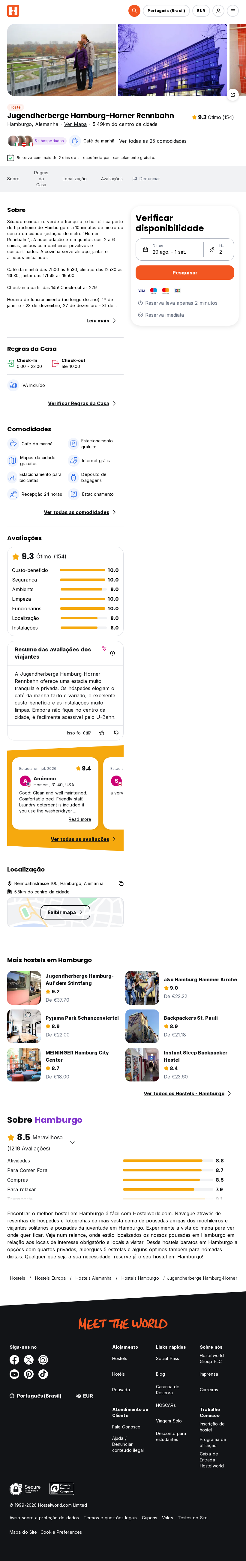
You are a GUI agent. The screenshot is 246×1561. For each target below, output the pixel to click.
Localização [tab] (75, 178)
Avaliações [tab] (112, 178)
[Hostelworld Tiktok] (43, 1374)
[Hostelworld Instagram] (43, 1360)
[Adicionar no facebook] (14, 1360)
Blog (160, 1374)
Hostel (16, 107)
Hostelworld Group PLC (212, 1358)
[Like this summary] (102, 733)
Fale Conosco (126, 1426)
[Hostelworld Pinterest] (29, 1374)
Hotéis (118, 1374)
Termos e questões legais (110, 1517)
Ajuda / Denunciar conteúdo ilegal (128, 1444)
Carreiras (209, 1389)
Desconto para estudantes (171, 1436)
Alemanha (46, 124)
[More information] (112, 653)
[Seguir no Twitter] (29, 1360)
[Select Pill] (134, 11)
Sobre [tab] (13, 178)
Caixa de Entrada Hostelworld (212, 1459)
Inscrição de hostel (212, 1426)
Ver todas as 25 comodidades (153, 141)
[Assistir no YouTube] (14, 1374)
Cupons (150, 1517)
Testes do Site (193, 1517)
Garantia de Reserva (167, 1389)
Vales (167, 1517)
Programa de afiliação (213, 1442)
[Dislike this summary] (116, 733)
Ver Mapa (75, 124)
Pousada (121, 1389)
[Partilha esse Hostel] (233, 95)
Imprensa (209, 1374)
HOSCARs (166, 1405)
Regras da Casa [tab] (41, 178)
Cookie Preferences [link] (61, 1532)
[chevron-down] (72, 1142)
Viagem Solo (169, 1420)
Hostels (119, 1358)
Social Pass (167, 1358)
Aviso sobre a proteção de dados (44, 1517)
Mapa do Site (23, 1532)
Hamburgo (19, 124)
